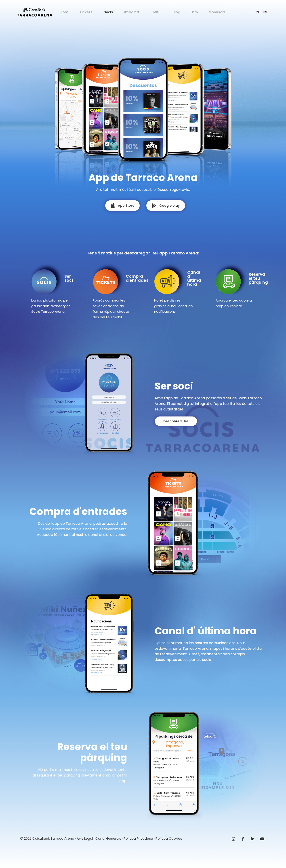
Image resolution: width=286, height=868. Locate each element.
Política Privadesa (138, 838)
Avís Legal (85, 838)
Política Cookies (169, 838)
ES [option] (257, 12)
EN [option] (265, 12)
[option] (257, 12)
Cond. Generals (108, 838)
